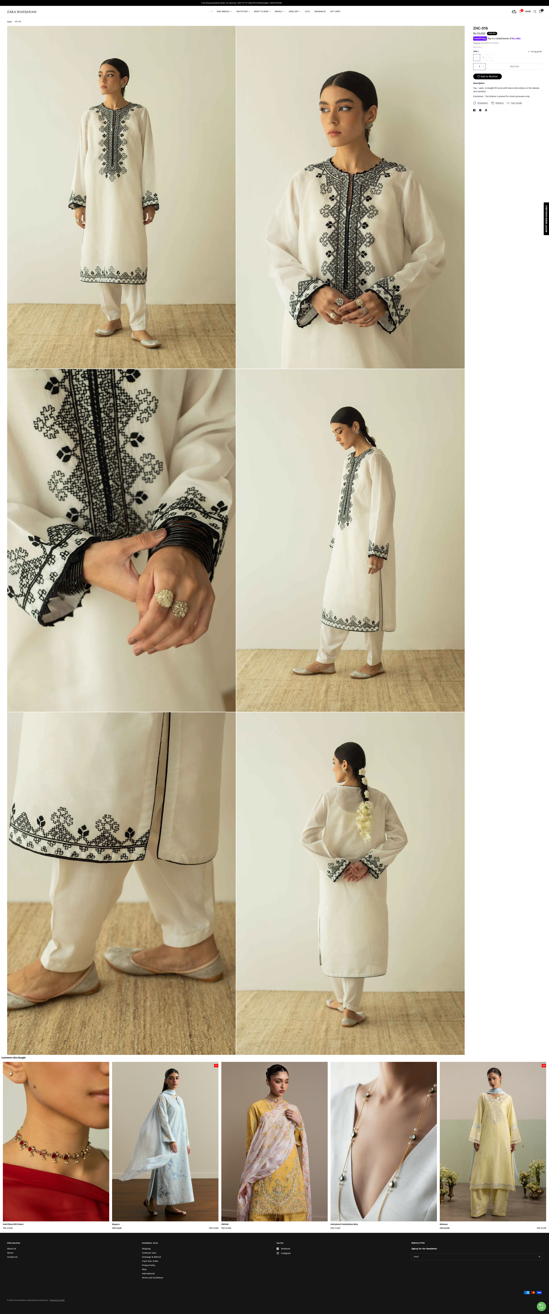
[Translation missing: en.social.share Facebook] (475, 110)
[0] (540, 11)
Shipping (476, 43)
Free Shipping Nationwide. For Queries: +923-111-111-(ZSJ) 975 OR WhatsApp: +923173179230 (452, 3)
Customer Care (150, 1243)
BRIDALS (278, 11)
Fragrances (320, 11)
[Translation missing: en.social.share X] (481, 110)
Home (9, 22)
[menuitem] (209, 12)
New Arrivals (223, 11)
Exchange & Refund (151, 1257)
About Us (11, 1248)
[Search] (535, 11)
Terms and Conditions (152, 1277)
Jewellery (293, 11)
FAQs (144, 1269)
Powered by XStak (57, 1300)
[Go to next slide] (523, 1146)
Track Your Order (150, 1261)
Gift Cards (335, 11)
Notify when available (546, 218)
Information (13, 1243)
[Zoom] (229, 32)
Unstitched (242, 11)
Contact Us (12, 1257)
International (148, 1273)
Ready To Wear (261, 11)
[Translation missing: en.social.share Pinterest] (486, 110)
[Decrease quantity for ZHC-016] (475, 66)
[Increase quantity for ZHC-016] (483, 66)
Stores (10, 1253)
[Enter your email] (539, 1256)
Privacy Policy (148, 1265)
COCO (307, 11)
